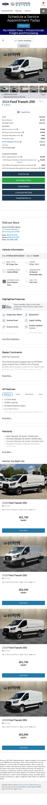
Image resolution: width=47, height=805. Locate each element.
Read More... (7, 376)
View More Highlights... (11, 339)
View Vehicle (23, 530)
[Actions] (43, 102)
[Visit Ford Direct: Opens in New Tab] (18, 789)
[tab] (7, 394)
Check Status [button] (23, 186)
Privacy (26, 784)
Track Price (25, 112)
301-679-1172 (12, 235)
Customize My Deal (23, 192)
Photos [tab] (23, 46)
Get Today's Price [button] (23, 180)
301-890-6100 (12, 240)
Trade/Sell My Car (23, 198)
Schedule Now (23, 26)
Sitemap (21, 784)
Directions (18, 11)
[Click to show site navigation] (43, 11)
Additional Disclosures (35, 784)
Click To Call (23, 174)
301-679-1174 (13, 237)
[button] (7, 11)
